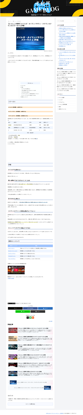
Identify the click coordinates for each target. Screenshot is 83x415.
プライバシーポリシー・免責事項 (57, 413)
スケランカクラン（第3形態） (14, 115)
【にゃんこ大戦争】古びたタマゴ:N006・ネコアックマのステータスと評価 (66, 89)
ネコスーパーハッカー (12, 250)
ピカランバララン (11, 253)
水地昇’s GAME (11, 278)
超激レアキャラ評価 (20, 303)
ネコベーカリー (11, 248)
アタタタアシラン (11, 256)
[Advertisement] (30, 72)
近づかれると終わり (26, 92)
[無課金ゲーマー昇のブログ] (41, 8)
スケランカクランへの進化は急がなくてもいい (30, 93)
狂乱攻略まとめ (62, 46)
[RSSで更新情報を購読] (33, 317)
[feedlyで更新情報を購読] (30, 317)
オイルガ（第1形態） (12, 107)
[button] (37, 311)
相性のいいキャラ (24, 96)
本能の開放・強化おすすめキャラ (66, 39)
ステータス (23, 85)
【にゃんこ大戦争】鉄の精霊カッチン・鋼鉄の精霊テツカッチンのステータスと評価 (66, 86)
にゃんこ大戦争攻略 (12, 303)
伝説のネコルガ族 (27, 303)
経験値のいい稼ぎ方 (63, 65)
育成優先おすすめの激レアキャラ (66, 42)
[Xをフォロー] (28, 317)
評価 (22, 87)
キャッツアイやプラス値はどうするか (29, 95)
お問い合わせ (48, 413)
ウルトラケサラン (11, 258)
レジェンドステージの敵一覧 (65, 44)
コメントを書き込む (30, 404)
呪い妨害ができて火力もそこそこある (29, 90)
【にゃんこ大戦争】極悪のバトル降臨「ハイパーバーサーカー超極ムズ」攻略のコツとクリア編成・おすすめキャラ (66, 73)
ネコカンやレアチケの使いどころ (66, 61)
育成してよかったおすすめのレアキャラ (67, 41)
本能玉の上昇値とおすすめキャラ (66, 28)
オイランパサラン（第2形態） (14, 111)
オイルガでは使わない (26, 88)
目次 (29, 83)
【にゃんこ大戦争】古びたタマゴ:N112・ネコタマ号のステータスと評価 (66, 78)
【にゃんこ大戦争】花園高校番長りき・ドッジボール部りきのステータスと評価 (66, 82)
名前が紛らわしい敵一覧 (64, 63)
